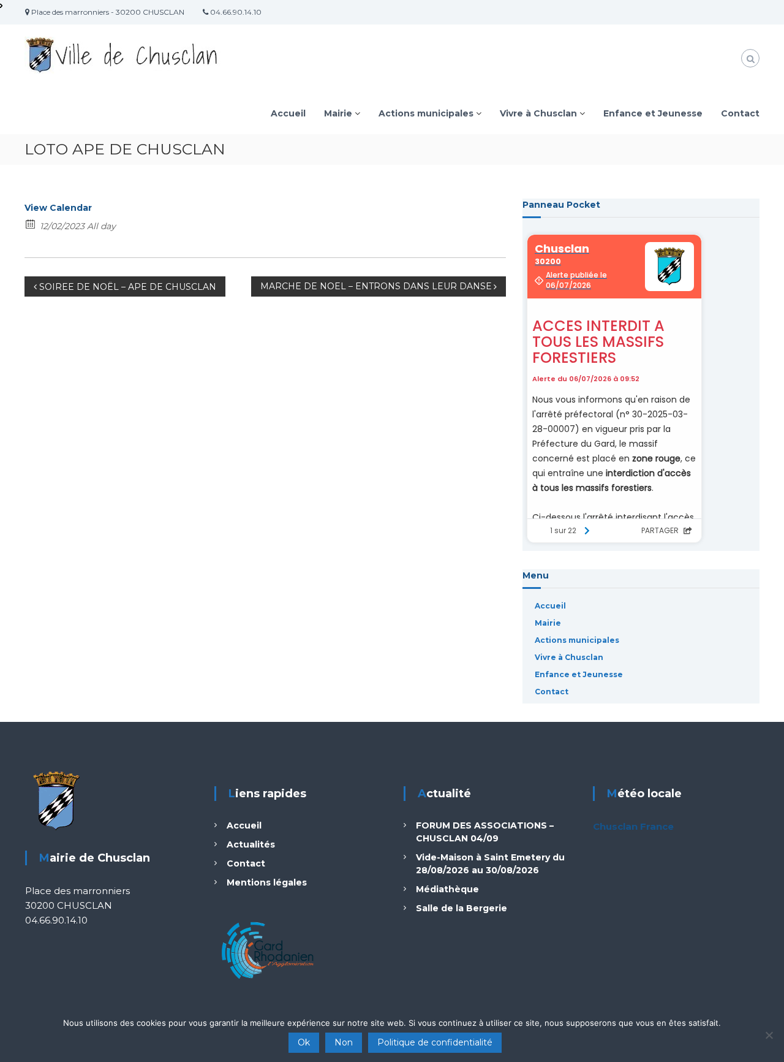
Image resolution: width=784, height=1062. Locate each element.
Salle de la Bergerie (461, 908)
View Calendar (58, 207)
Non (343, 1042)
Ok (304, 1042)
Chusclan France (633, 826)
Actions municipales (426, 113)
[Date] (30, 223)
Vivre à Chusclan (538, 113)
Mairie (338, 113)
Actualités (251, 844)
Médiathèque (447, 889)
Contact (740, 113)
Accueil (288, 113)
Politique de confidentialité (434, 1042)
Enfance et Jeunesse (653, 113)
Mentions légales (267, 882)
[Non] (769, 1035)
